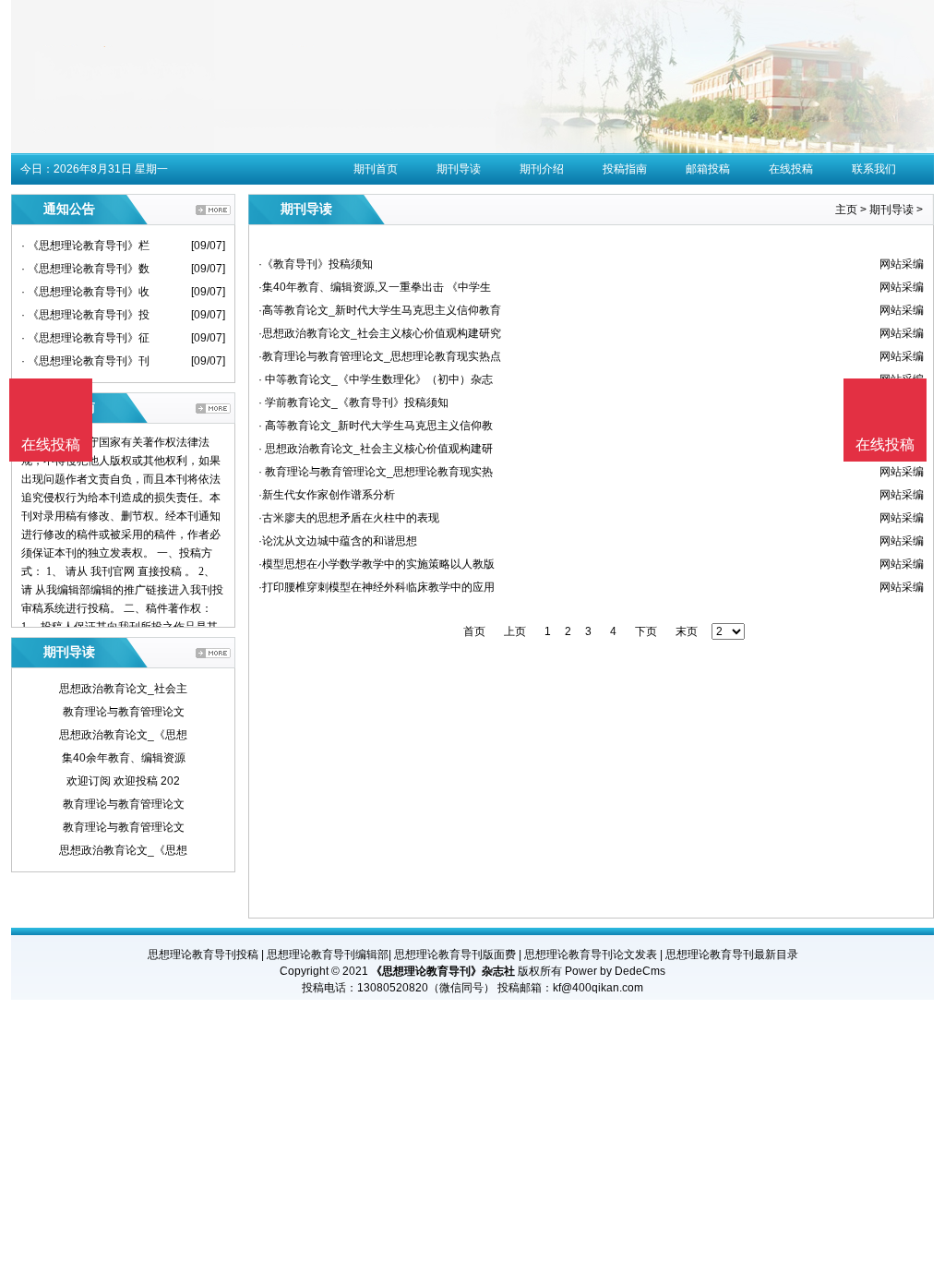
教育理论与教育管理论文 (124, 711)
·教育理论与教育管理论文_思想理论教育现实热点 (379, 356)
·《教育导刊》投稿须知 (315, 264)
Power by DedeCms (615, 971)
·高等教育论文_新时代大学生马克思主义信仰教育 (379, 310)
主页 (846, 209)
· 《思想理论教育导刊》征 (85, 337)
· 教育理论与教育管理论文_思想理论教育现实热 (375, 471)
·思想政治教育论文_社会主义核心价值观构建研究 (379, 333)
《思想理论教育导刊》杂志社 (443, 971)
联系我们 (874, 168)
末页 (687, 631)
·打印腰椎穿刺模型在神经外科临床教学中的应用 (376, 587)
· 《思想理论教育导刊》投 (85, 314)
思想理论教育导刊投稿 (203, 954)
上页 (515, 631)
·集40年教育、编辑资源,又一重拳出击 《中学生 (374, 287)
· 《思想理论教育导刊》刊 (85, 360)
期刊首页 (375, 168)
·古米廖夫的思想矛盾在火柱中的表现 (348, 517)
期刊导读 (459, 168)
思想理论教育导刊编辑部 (328, 954)
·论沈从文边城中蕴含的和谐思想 (337, 540)
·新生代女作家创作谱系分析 (326, 494)
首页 (474, 631)
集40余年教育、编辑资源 (123, 757)
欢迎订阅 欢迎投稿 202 (123, 781)
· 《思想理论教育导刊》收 (85, 291)
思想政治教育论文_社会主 (123, 688)
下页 (646, 631)
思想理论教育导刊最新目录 (731, 954)
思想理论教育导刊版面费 (455, 954)
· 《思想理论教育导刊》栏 (85, 245)
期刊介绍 (542, 168)
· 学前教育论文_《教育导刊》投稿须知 (353, 402)
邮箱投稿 (708, 168)
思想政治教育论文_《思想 (123, 734)
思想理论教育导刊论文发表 (590, 954)
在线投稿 (791, 168)
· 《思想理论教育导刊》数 (85, 268)
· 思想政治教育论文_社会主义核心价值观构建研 (375, 448)
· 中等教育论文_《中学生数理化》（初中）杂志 (375, 379)
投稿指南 (625, 168)
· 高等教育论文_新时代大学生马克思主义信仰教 (375, 425)
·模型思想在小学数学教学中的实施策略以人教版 (376, 564)
